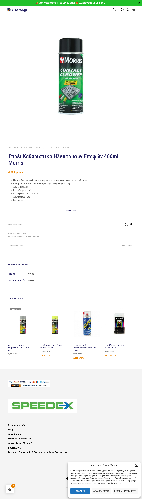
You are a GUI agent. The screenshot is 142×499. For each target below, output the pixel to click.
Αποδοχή (80, 491)
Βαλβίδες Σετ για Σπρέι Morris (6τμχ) (115, 346)
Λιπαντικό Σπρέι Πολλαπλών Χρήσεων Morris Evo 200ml (84, 347)
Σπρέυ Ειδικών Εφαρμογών (60, 148)
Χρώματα (39, 148)
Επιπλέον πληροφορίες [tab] (18, 265)
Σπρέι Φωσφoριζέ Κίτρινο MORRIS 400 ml (51, 346)
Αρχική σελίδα (13, 148)
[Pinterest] (132, 224)
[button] (136, 465)
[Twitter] (127, 224)
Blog (10, 430)
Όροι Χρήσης (14, 434)
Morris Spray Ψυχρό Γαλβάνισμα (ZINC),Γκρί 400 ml (19, 347)
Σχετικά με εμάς (16, 425)
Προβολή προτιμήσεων (125, 491)
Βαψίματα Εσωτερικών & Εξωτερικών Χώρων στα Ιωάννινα (37, 452)
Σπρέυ (47, 148)
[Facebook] (123, 224)
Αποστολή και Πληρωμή (20, 443)
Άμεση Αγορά (46, 356)
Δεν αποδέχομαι (101, 491)
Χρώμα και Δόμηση (27, 148)
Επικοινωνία (14, 448)
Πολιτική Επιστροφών (19, 439)
